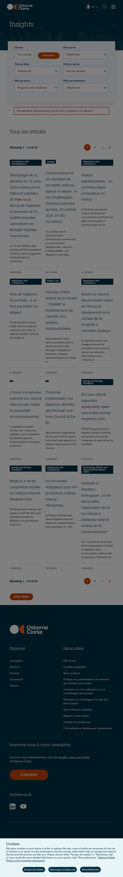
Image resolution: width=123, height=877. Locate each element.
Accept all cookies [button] (34, 869)
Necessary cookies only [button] (62, 869)
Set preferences (90, 869)
